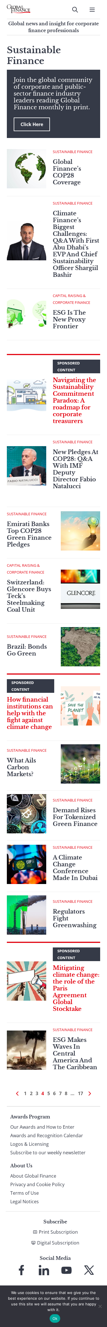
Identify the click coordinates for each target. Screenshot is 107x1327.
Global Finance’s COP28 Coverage (67, 172)
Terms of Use (24, 1193)
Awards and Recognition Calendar (46, 1135)
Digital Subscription (58, 1243)
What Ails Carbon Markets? (21, 767)
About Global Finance (33, 1176)
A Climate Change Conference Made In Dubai (75, 867)
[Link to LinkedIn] (44, 1270)
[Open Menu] (92, 9)
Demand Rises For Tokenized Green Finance (75, 817)
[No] (100, 1306)
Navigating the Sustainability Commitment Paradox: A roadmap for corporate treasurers (74, 401)
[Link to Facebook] (21, 1270)
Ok (55, 1318)
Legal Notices (24, 1201)
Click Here (32, 124)
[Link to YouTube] (66, 1270)
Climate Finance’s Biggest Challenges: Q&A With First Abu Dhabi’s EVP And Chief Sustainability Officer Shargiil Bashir (76, 244)
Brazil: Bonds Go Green (27, 650)
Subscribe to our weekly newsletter (48, 1152)
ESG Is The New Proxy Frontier (69, 319)
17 (80, 1093)
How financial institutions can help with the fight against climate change (30, 713)
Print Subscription (58, 1232)
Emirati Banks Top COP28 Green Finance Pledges (29, 534)
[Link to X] (89, 1270)
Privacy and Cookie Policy (37, 1184)
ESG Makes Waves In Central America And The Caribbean (75, 1054)
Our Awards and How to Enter (42, 1127)
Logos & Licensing (29, 1144)
